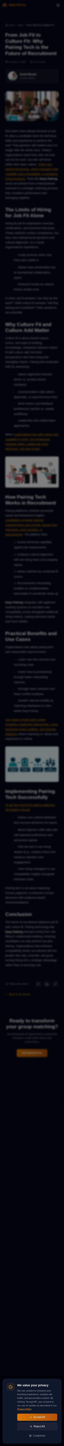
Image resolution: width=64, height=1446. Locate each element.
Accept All (39, 1417)
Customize (39, 1435)
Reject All (39, 1426)
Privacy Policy (24, 1409)
